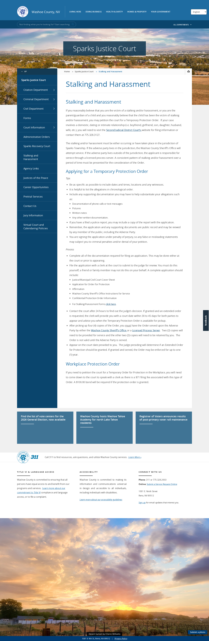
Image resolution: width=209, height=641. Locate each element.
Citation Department (35, 89)
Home (67, 71)
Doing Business (94, 12)
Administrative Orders (36, 137)
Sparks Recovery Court (36, 146)
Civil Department (33, 108)
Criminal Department (36, 99)
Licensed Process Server (146, 330)
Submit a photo (197, 632)
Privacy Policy (121, 638)
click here (111, 304)
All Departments (181, 25)
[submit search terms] (72, 24)
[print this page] (188, 71)
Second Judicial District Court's (124, 130)
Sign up (142, 502)
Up (25, 71)
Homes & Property (137, 12)
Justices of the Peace (35, 178)
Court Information (34, 127)
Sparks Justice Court (33, 80)
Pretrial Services (33, 196)
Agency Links (31, 168)
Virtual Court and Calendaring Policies (35, 226)
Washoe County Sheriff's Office (109, 330)
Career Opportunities (36, 187)
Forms (27, 118)
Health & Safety (114, 12)
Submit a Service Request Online (162, 484)
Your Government (160, 12)
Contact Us (29, 206)
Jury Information (33, 215)
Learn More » (134, 457)
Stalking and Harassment (30, 157)
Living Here (75, 12)
